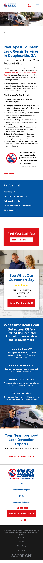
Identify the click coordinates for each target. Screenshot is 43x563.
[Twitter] (21, 520)
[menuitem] (8, 191)
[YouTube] (25, 520)
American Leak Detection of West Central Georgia (20, 73)
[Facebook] (18, 520)
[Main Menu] (37, 6)
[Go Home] (4, 31)
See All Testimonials (20, 303)
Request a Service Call (20, 456)
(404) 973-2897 (21, 508)
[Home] (10, 6)
